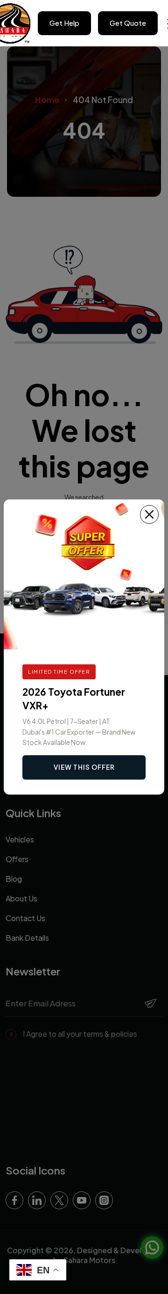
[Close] (149, 514)
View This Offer (84, 767)
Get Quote (128, 22)
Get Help (64, 22)
